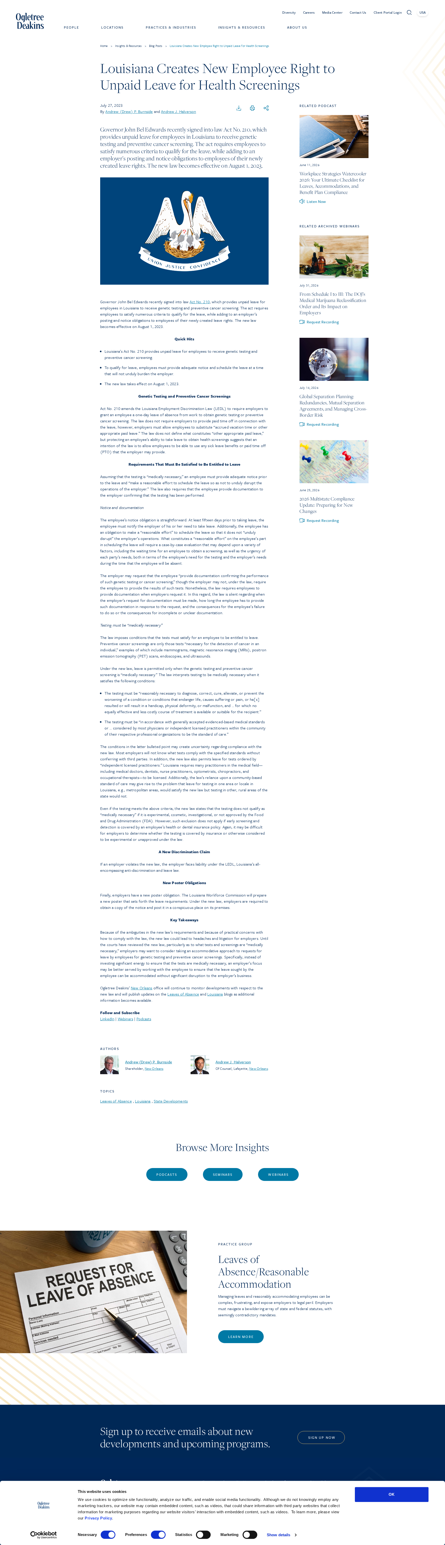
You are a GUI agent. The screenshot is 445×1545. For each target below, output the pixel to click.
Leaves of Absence (183, 994)
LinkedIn (107, 1019)
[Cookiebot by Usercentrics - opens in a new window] (43, 1535)
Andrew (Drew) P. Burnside (129, 111)
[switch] (158, 1535)
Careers (309, 12)
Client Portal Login (388, 12)
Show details (278, 1535)
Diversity (289, 12)
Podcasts (143, 1019)
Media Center (332, 12)
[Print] (252, 108)
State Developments (171, 1101)
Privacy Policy (98, 1518)
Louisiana (215, 994)
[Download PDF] (239, 108)
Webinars (125, 1019)
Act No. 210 (200, 302)
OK (392, 1494)
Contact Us (358, 12)
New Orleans (141, 988)
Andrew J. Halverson (178, 111)
